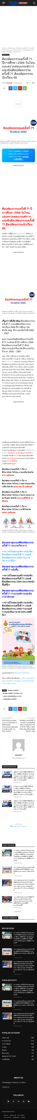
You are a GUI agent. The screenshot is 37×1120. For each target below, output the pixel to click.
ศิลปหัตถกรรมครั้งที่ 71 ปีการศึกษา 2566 (13, 693)
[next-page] (6, 815)
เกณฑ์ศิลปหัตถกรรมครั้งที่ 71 (10, 699)
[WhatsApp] (25, 88)
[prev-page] (3, 815)
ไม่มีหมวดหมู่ (11, 48)
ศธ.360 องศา (9, 362)
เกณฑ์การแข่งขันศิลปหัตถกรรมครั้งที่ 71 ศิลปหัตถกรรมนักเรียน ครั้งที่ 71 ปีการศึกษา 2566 (18, 681)
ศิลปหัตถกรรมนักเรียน (21, 673)
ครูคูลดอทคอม (21, 234)
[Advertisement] (18, 25)
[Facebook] (11, 88)
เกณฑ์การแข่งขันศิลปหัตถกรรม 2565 (12, 696)
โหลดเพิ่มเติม (17, 911)
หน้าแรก (4, 48)
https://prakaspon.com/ (18, 758)
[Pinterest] (20, 88)
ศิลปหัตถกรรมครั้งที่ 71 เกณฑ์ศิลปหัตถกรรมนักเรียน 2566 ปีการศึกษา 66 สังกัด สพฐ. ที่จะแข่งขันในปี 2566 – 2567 (18, 327)
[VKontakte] (29, 1101)
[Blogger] (8, 1101)
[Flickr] (18, 1101)
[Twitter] (15, 88)
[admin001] (3, 83)
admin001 (9, 83)
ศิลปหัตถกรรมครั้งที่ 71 (13, 690)
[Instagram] (24, 1101)
